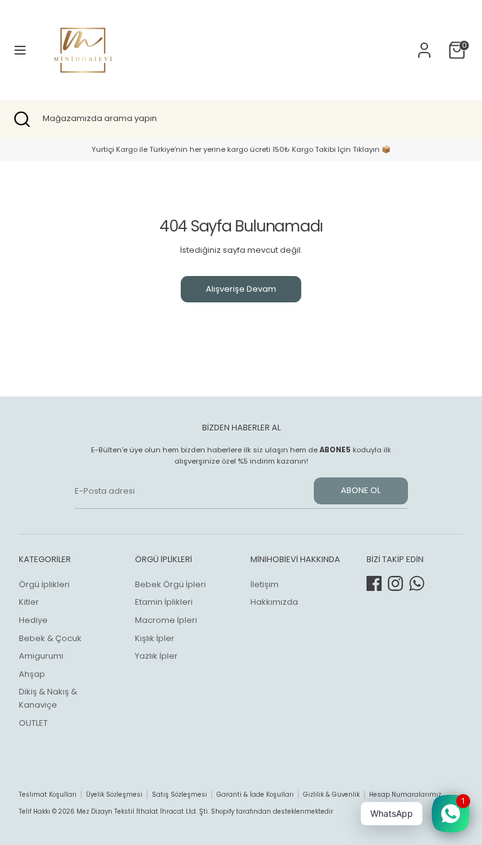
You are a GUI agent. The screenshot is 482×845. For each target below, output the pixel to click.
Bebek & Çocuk (50, 638)
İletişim (264, 584)
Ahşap (32, 674)
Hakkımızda (274, 602)
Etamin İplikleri (164, 602)
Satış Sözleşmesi (179, 794)
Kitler (29, 602)
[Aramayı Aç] (21, 119)
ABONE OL (360, 490)
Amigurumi (41, 656)
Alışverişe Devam (241, 289)
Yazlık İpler (156, 656)
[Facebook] (374, 583)
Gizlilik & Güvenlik (331, 794)
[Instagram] (395, 583)
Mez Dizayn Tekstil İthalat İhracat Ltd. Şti (142, 811)
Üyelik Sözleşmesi (114, 794)
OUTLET (33, 723)
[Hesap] (424, 44)
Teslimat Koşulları (48, 794)
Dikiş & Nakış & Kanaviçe (48, 698)
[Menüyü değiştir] (20, 50)
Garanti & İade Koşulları (255, 794)
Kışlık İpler (154, 638)
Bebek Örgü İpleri (170, 584)
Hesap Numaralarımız (405, 794)
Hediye (33, 620)
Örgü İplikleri (44, 584)
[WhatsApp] (416, 583)
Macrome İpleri (166, 620)
